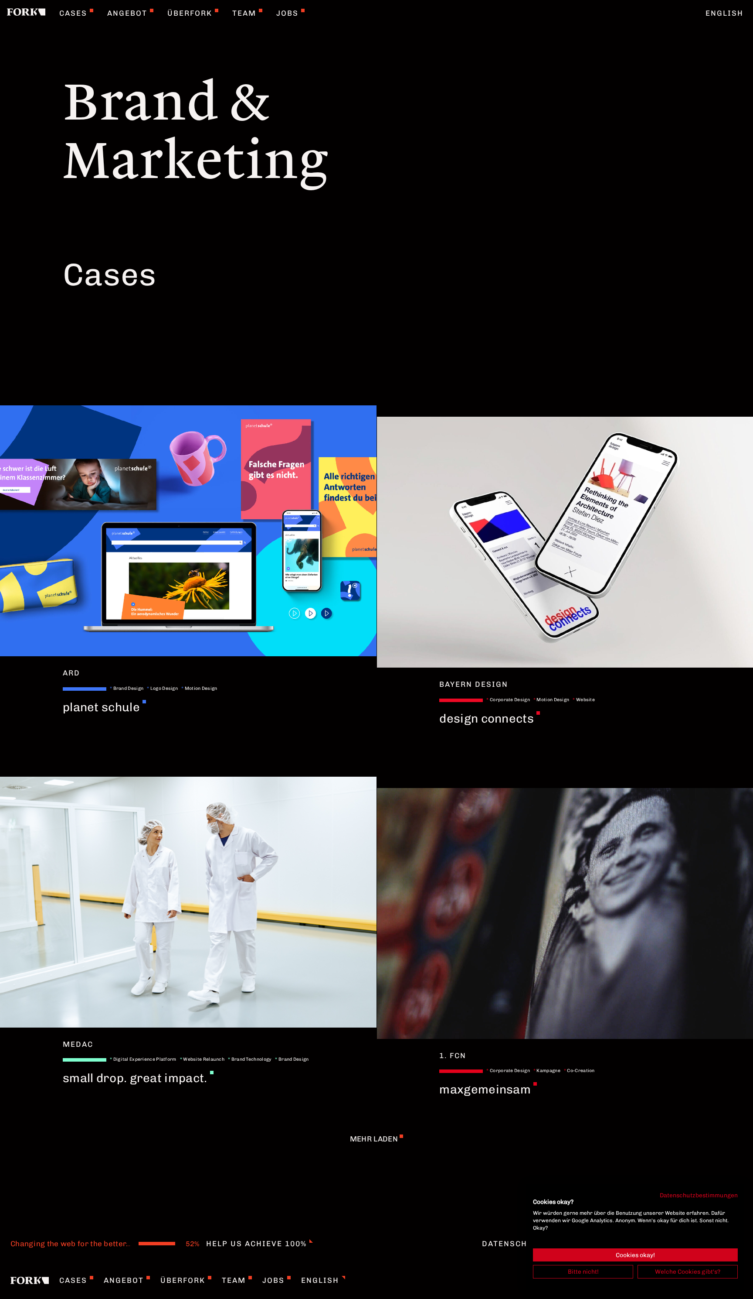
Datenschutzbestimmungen (699, 1195)
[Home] (26, 13)
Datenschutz (513, 1243)
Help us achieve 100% (256, 1243)
